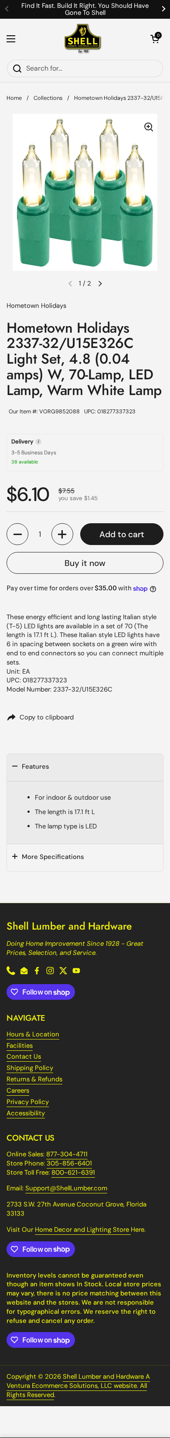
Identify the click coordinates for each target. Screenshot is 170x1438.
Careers (18, 1090)
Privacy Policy (28, 1101)
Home (14, 98)
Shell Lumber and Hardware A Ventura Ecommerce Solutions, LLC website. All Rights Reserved (78, 1385)
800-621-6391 (73, 1172)
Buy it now (85, 563)
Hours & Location (33, 1034)
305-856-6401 (69, 1163)
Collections (48, 98)
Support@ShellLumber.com (66, 1188)
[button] (154, 39)
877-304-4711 (67, 1154)
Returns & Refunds (34, 1079)
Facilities (20, 1045)
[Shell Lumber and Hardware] (83, 39)
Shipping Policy (30, 1067)
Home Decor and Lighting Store (83, 1229)
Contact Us (24, 1056)
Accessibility (26, 1113)
